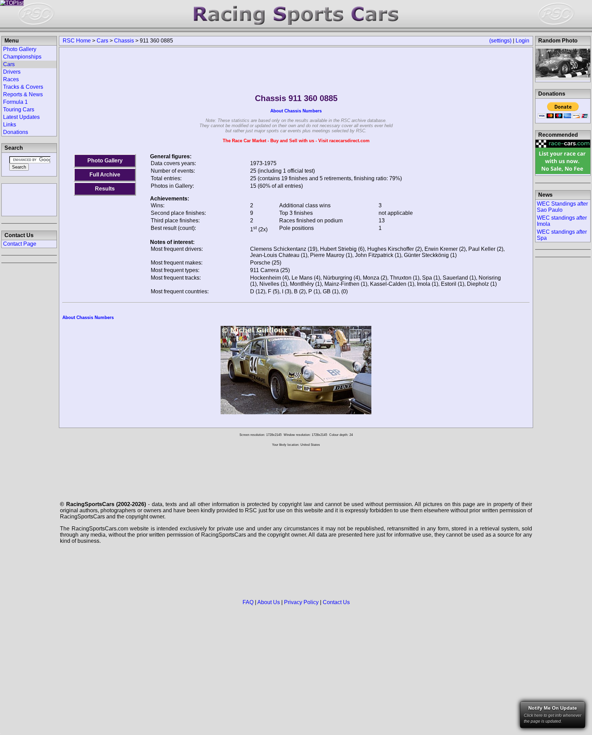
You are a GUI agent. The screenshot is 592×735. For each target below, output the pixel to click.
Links (9, 124)
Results (105, 189)
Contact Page (19, 244)
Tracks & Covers (23, 87)
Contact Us (336, 602)
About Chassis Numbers (296, 110)
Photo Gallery (105, 160)
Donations (15, 132)
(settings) (500, 41)
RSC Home (77, 41)
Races (11, 79)
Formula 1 (15, 102)
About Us (268, 602)
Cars (102, 41)
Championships (22, 57)
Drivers (12, 72)
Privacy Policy (301, 602)
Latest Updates (21, 117)
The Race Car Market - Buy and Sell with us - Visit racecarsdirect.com (296, 140)
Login (522, 41)
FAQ (248, 602)
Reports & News (23, 94)
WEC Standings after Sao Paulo (562, 207)
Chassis (124, 41)
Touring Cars (18, 109)
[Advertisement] (29, 199)
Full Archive (104, 174)
